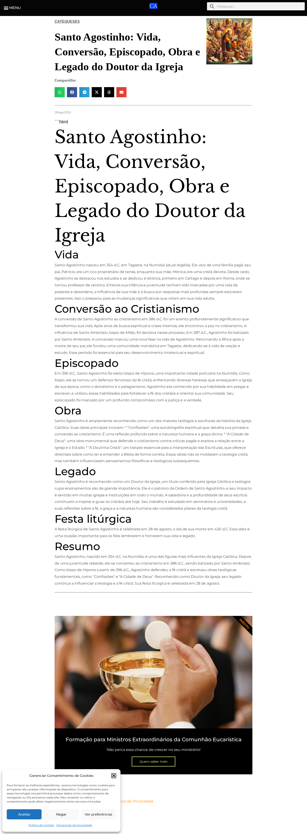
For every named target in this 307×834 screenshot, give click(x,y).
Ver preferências (98, 814)
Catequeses (67, 21)
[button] (113, 775)
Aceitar (24, 814)
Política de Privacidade (133, 801)
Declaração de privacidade (74, 825)
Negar (61, 814)
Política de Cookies (41, 825)
